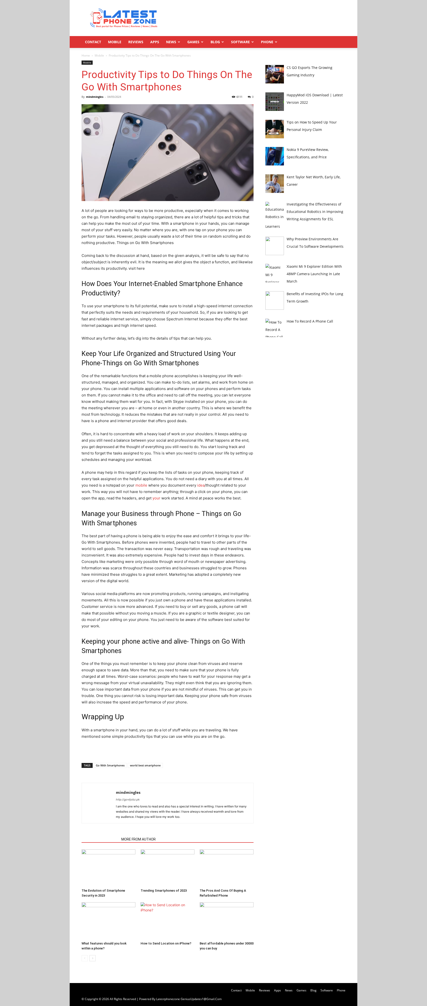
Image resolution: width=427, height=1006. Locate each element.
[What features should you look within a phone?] (108, 920)
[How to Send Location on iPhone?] (167, 920)
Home (86, 55)
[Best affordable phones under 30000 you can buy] (227, 920)
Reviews (135, 42)
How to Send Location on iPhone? (166, 943)
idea (201, 485)
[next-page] (92, 958)
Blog (215, 42)
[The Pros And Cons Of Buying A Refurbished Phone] (227, 867)
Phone (267, 42)
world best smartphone (145, 765)
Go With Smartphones (110, 765)
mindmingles (94, 97)
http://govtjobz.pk (128, 799)
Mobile (114, 42)
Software (240, 42)
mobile (141, 485)
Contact (93, 42)
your (156, 498)
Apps (154, 42)
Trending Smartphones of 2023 (164, 890)
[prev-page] (85, 958)
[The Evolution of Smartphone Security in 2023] (108, 867)
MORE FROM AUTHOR (138, 839)
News (171, 42)
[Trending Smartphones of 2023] (167, 867)
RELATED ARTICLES (100, 839)
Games (193, 42)
